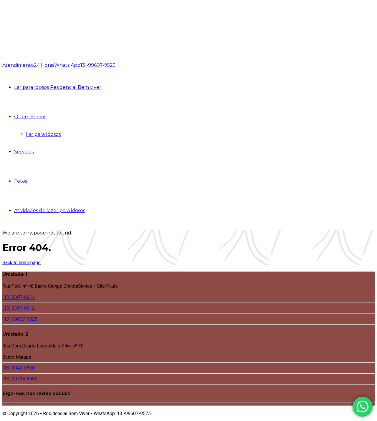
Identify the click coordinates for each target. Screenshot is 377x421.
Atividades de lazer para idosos (49, 210)
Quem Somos (30, 116)
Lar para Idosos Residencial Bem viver (57, 87)
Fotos (20, 181)
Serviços (24, 151)
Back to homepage (21, 262)
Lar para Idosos (43, 134)
